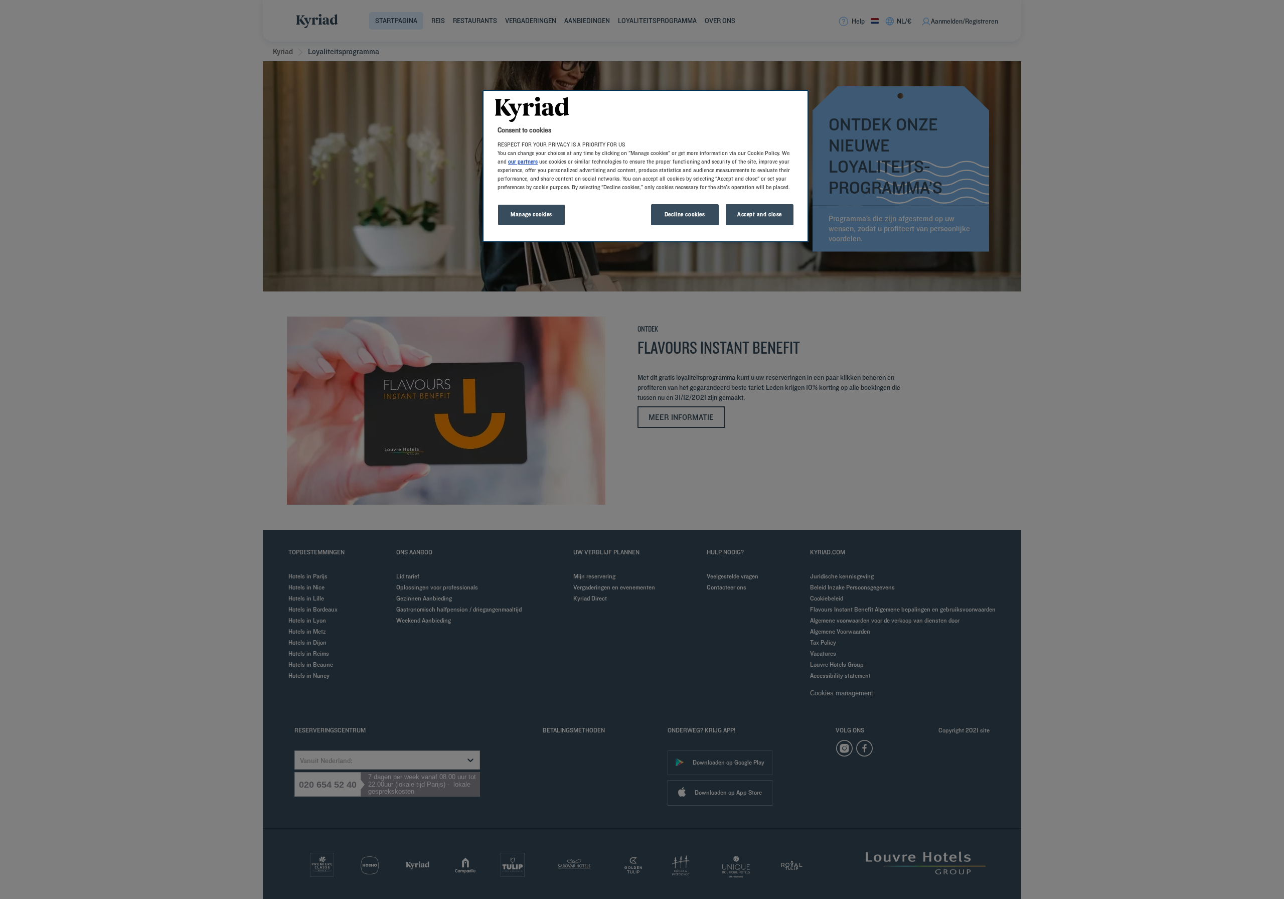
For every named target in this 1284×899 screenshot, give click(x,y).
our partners (523, 161)
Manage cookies (531, 214)
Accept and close (759, 214)
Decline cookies (685, 214)
